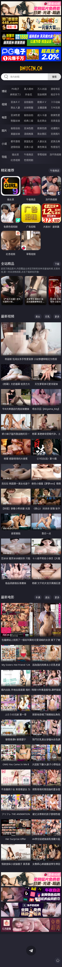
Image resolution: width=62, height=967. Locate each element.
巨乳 (47, 316)
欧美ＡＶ (42, 102)
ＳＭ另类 (55, 107)
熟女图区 (42, 133)
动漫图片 (55, 128)
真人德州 (28, 88)
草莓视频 (42, 154)
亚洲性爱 (15, 115)
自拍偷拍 (28, 102)
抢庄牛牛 (55, 94)
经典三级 (28, 120)
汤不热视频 (55, 154)
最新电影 (7, 597)
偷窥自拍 (15, 128)
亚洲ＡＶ (15, 102)
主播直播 (42, 107)
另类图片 (55, 133)
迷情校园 (15, 146)
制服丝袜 (15, 120)
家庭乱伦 (28, 141)
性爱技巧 (55, 146)
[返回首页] (57, 960)
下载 (57, 263)
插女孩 (15, 154)
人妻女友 (42, 141)
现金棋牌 (42, 94)
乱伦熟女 (42, 120)
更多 (57, 316)
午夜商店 (28, 154)
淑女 (47, 597)
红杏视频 (15, 160)
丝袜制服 (28, 107)
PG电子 (15, 88)
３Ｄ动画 (55, 102)
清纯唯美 (28, 133)
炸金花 (28, 94)
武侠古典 (55, 141)
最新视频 (7, 316)
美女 (38, 316)
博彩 (4, 91)
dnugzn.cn (31, 68)
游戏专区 (55, 88)
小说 (4, 144)
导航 (4, 157)
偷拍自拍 (28, 115)
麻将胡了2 (15, 94)
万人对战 (42, 88)
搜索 (54, 76)
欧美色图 (42, 128)
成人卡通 (42, 115)
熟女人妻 (15, 107)
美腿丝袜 (15, 133)
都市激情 (15, 141)
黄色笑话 (42, 146)
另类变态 (55, 120)
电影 (4, 117)
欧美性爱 (55, 115)
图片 (4, 130)
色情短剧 (28, 160)
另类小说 (28, 146)
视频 (4, 104)
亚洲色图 (28, 128)
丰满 (38, 597)
